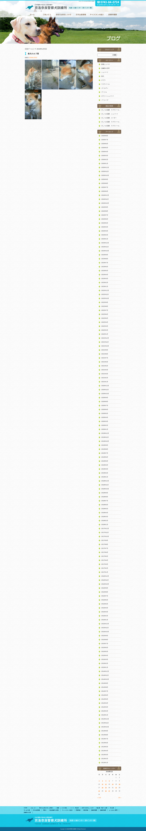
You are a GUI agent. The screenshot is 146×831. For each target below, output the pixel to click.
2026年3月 (104, 155)
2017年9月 (104, 540)
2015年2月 (104, 663)
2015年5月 (104, 651)
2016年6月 (104, 600)
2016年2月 (104, 616)
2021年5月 (104, 366)
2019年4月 (104, 465)
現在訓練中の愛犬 (54, 810)
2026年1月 (104, 163)
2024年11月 (105, 199)
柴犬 (102, 76)
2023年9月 (104, 255)
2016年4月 (104, 608)
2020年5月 (104, 413)
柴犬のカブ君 (33, 54)
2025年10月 (105, 175)
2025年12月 (105, 167)
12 (106, 784)
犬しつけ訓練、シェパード (109, 114)
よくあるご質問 (113, 810)
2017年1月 (104, 572)
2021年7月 (104, 358)
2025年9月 (104, 179)
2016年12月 (105, 576)
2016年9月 (104, 588)
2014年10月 (105, 679)
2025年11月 (105, 171)
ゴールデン (104, 88)
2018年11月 (105, 485)
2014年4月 (104, 703)
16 (119, 784)
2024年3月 (104, 231)
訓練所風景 (103, 810)
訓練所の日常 (105, 68)
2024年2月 (104, 235)
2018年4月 (104, 512)
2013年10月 (105, 727)
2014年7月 (104, 691)
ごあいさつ (46, 14)
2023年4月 (104, 274)
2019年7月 (104, 453)
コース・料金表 (74, 808)
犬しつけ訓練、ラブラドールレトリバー (111, 110)
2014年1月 (104, 715)
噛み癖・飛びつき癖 (102, 808)
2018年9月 (104, 493)
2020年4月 (104, 417)
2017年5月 (104, 556)
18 (102, 787)
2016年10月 (105, 584)
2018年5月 (104, 508)
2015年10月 (105, 631)
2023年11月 (105, 247)
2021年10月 (105, 346)
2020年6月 (104, 409)
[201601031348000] (84, 88)
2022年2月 (104, 330)
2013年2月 (104, 758)
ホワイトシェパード (107, 96)
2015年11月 (105, 627)
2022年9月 (104, 302)
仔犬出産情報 (81, 14)
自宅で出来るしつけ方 (63, 14)
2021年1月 (104, 381)
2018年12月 (105, 481)
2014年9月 (104, 683)
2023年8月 (104, 258)
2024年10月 (105, 203)
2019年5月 (104, 461)
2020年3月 (104, 421)
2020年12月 (105, 385)
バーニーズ (104, 100)
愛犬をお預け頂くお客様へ (46, 808)
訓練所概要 (113, 14)
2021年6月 (104, 362)
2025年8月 (104, 183)
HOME (32, 14)
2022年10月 (105, 298)
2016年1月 (104, 620)
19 (106, 787)
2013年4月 (104, 750)
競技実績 (85, 810)
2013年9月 (104, 731)
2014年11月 (105, 675)
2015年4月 (104, 655)
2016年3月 (104, 612)
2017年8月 (104, 544)
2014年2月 (104, 711)
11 (102, 784)
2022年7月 (104, 310)
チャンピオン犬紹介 (97, 14)
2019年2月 (104, 473)
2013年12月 (105, 719)
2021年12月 (105, 338)
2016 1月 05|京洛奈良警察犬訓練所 (87, 1)
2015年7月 (104, 643)
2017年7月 (104, 548)
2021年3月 (104, 374)
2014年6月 (104, 695)
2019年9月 (104, 445)
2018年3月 (104, 516)
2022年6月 (104, 314)
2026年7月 (104, 139)
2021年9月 (104, 350)
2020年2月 (104, 425)
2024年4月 (104, 227)
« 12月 (99, 797)
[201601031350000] (67, 88)
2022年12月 (105, 290)
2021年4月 (104, 370)
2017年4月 (104, 560)
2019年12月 (105, 433)
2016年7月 (104, 596)
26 (106, 791)
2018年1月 (104, 524)
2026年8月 (104, 135)
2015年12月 (105, 623)
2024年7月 (104, 215)
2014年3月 (104, 707)
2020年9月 (104, 397)
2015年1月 (104, 667)
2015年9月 (104, 635)
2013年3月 (104, 754)
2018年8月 (104, 497)
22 (116, 787)
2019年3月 (104, 469)
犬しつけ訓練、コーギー (109, 118)
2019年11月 (105, 437)
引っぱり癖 (27, 810)
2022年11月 (105, 294)
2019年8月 (104, 449)
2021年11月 (105, 342)
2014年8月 (104, 687)
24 (99, 791)
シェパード (104, 72)
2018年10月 (105, 489)
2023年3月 (104, 278)
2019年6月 (104, 457)
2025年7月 (104, 187)
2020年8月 (104, 401)
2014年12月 (105, 671)
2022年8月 (104, 306)
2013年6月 (104, 743)
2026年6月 (104, 143)
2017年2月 (104, 568)
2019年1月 (104, 477)
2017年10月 (105, 536)
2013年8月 (104, 735)
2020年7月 (104, 405)
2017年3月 (104, 564)
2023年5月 (104, 270)
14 (112, 784)
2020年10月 (105, 393)
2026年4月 (104, 151)
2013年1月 (104, 762)
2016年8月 (104, 592)
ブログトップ (109, 49)
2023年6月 (104, 266)
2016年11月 (105, 580)
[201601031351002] (33, 118)
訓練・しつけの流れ (62, 808)
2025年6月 (104, 191)
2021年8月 (104, 354)
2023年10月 (105, 251)
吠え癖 (112, 808)
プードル (104, 92)
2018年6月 (104, 504)
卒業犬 (44, 810)
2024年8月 (104, 211)
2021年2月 (104, 378)
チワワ (103, 80)
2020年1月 (104, 429)
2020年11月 (105, 389)
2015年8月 (104, 639)
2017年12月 (105, 528)
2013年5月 (104, 746)
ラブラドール (105, 84)
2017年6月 (104, 552)
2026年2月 (104, 159)
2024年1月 (104, 239)
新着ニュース (105, 64)
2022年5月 (104, 318)
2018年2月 (104, 520)
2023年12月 (105, 243)
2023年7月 (104, 262)
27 (109, 791)
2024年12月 (105, 195)
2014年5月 (104, 699)
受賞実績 (78, 810)
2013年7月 (104, 739)
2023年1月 (104, 286)
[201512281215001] (33, 88)
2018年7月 (104, 500)
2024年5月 (104, 223)
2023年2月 (104, 282)
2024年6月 (104, 219)
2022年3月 (104, 326)
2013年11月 (105, 723)
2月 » (119, 797)
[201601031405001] (50, 88)
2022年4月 (104, 322)
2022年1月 (104, 334)
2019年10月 (105, 441)
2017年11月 (105, 532)
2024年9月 (104, 207)
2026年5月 (104, 147)
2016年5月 (104, 604)
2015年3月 (104, 659)
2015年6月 (104, 647)
